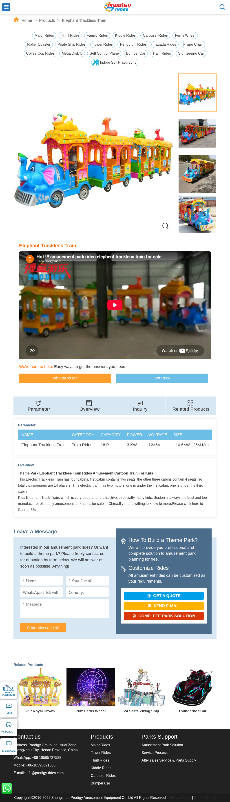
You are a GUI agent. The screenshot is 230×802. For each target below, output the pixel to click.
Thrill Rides (70, 35)
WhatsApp (6, 788)
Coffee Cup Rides (40, 53)
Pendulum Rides (133, 44)
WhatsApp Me (65, 378)
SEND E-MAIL (166, 606)
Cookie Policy (205, 798)
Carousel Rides (155, 35)
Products (47, 20)
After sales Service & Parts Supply (169, 760)
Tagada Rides (165, 44)
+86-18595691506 (40, 765)
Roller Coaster (38, 44)
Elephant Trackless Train (84, 20)
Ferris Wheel (185, 35)
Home (26, 20)
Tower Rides (103, 44)
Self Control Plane (104, 53)
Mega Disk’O (72, 53)
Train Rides (162, 53)
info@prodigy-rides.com (45, 773)
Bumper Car (135, 53)
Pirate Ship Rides (72, 44)
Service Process (155, 753)
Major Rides (44, 35)
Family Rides (97, 35)
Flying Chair (193, 44)
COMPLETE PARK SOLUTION (166, 616)
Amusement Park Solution (162, 745)
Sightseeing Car (191, 53)
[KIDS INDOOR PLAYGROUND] (8, 690)
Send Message (41, 628)
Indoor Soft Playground (118, 62)
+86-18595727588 (46, 758)
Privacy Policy (179, 798)
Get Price (162, 378)
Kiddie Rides (125, 35)
